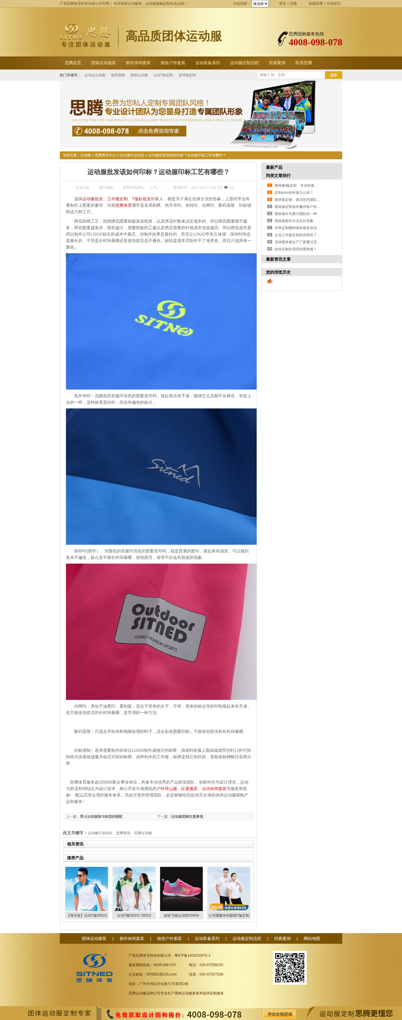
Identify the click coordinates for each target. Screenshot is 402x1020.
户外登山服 (167, 788)
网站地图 (312, 938)
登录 (282, 3)
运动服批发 (92, 198)
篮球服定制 (187, 75)
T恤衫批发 (141, 198)
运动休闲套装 (214, 788)
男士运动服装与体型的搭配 (101, 816)
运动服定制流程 (244, 63)
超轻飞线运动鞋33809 (181, 915)
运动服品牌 (144, 993)
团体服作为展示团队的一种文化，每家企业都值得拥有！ (319, 214)
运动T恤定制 (163, 75)
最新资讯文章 (278, 259)
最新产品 (274, 167)
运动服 (85, 155)
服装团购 (118, 75)
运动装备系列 (207, 63)
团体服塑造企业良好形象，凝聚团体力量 (306, 221)
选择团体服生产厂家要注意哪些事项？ (305, 242)
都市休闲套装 (138, 63)
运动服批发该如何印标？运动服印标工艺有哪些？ (187, 155)
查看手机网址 (133, 188)
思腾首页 (73, 63)
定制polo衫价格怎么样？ (294, 193)
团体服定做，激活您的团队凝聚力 (301, 200)
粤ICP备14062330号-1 (193, 955)
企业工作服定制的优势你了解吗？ (301, 235)
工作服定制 (117, 198)
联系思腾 (303, 63)
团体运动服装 (103, 63)
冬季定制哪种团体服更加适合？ (299, 228)
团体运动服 (139, 75)
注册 (293, 3)
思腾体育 (123, 205)
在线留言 (334, 3)
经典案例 (277, 63)
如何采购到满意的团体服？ (296, 249)
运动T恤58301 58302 (134, 915)
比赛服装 (189, 788)
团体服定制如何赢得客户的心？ (299, 207)
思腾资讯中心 (105, 155)
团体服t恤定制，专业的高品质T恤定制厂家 (308, 185)
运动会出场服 (95, 75)
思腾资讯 (123, 833)
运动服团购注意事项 (187, 816)
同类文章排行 (278, 175)
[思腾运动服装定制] (201, 114)
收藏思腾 (316, 3)
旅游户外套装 (173, 63)
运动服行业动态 (132, 155)
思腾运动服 (143, 833)
